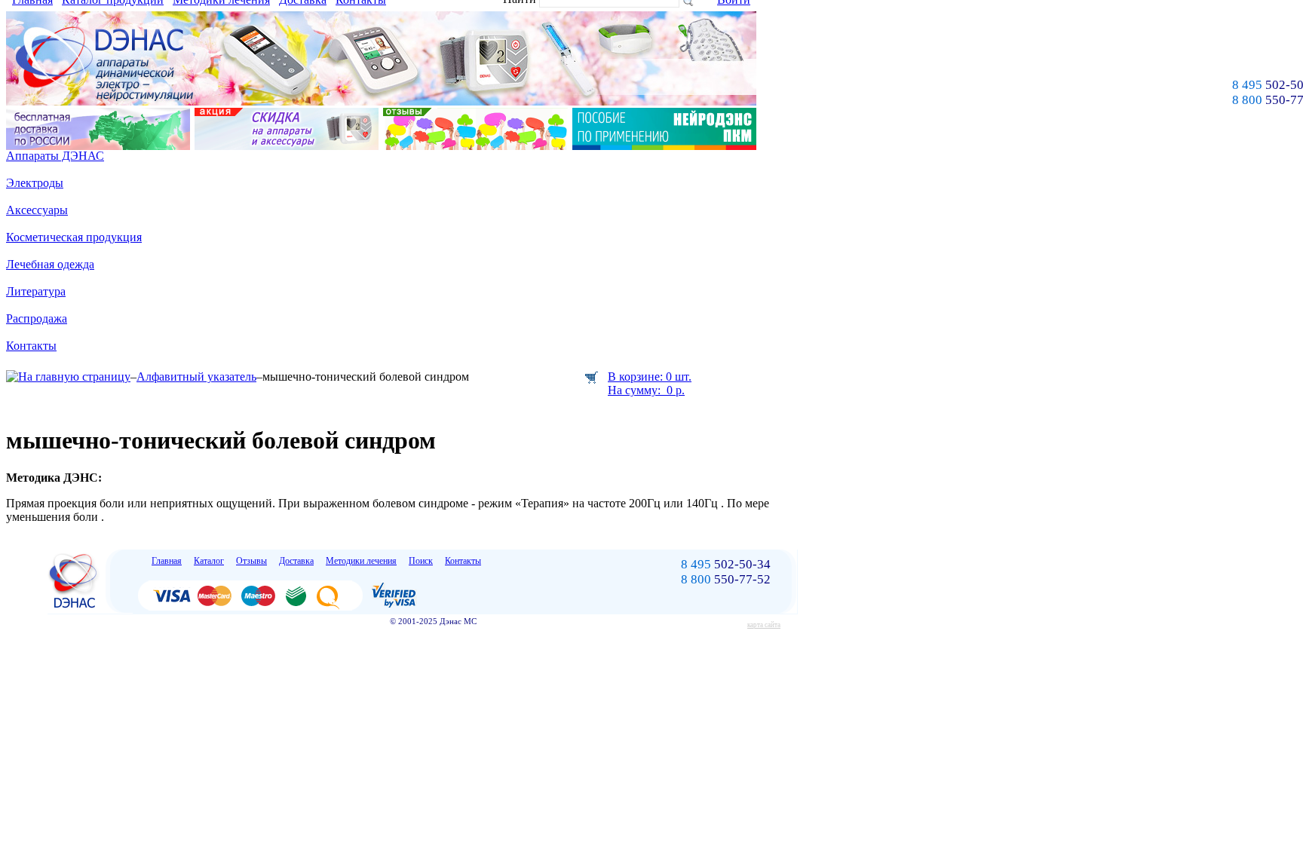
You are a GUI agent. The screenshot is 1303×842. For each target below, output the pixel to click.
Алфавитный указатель (196, 376)
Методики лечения (361, 561)
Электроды (34, 182)
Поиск (421, 561)
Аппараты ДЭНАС (55, 155)
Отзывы (251, 561)
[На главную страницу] (68, 376)
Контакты (31, 345)
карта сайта (763, 625)
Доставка (296, 561)
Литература (36, 291)
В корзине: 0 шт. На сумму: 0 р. (649, 383)
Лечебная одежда (50, 264)
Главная (167, 561)
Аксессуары (37, 210)
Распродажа (36, 318)
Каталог (209, 561)
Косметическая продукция (74, 237)
